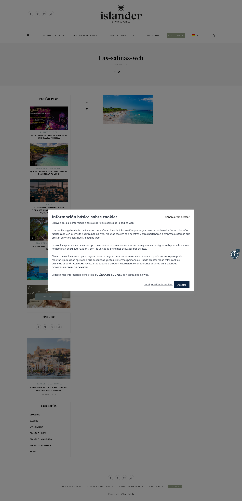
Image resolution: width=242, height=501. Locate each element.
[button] (234, 255)
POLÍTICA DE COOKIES (108, 274)
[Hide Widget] (238, 250)
